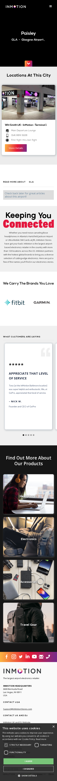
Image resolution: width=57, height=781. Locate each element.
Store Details (16, 148)
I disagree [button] (28, 769)
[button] (50, 6)
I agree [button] (28, 761)
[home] (15, 8)
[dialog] (28, 752)
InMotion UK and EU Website (16, 722)
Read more (41, 739)
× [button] (53, 726)
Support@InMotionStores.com (17, 709)
